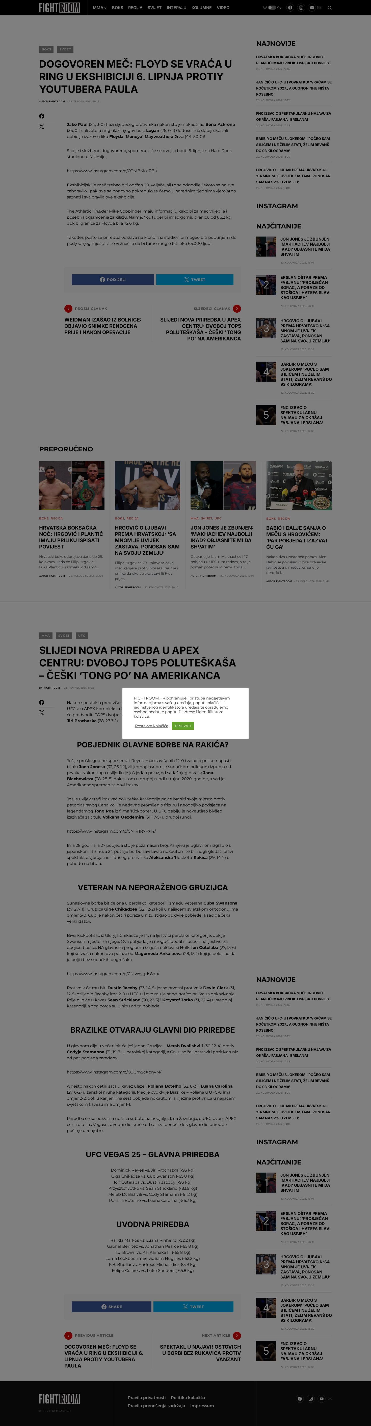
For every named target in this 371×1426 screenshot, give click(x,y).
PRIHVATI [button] (183, 726)
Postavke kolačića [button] (151, 726)
